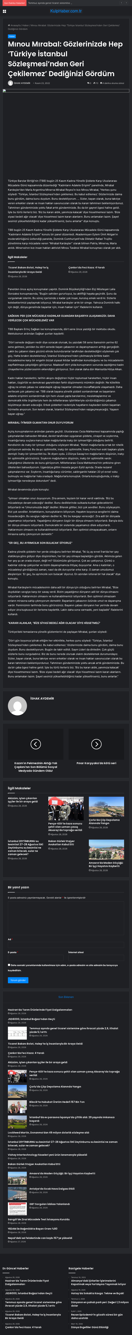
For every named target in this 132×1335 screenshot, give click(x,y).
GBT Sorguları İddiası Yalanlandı (49, 1204)
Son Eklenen (66, 997)
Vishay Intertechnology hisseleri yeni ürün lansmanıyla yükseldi (47, 1155)
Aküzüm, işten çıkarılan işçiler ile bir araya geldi (23, 800)
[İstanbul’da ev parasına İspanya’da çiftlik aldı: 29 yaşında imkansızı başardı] (17, 1122)
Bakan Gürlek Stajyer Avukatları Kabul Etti (61, 842)
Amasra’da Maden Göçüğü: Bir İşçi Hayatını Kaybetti (106, 864)
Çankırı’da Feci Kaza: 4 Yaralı (86, 267)
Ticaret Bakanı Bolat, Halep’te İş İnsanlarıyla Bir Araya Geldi (45, 1043)
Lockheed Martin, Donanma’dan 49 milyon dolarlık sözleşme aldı (48, 1132)
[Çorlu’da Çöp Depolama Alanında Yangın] (106, 807)
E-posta (13, 952)
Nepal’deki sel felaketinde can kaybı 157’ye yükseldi (40, 1238)
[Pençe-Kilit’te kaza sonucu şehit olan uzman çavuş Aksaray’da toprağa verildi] (66, 808)
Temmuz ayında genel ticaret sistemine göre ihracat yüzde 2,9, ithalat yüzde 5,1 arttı (73, 3)
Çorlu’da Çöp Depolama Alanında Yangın (104, 821)
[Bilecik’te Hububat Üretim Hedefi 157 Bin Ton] (17, 1106)
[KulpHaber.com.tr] (66, 11)
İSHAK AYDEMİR (22, 83)
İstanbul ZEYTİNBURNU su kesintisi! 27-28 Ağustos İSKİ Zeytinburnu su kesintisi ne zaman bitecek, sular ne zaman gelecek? (25, 847)
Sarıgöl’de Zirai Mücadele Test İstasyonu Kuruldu (39, 1219)
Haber (25, 25)
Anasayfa (15, 25)
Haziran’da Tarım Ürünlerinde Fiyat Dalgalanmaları (40, 1009)
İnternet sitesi (76, 952)
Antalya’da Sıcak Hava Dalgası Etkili (52, 1188)
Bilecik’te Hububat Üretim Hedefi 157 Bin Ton (57, 1102)
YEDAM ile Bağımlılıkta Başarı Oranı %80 (32, 1228)
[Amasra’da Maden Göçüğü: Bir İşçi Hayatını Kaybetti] (106, 850)
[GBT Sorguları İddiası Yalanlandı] (17, 1208)
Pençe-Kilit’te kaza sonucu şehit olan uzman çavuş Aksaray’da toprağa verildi (65, 827)
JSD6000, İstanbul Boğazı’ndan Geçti (31, 1019)
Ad (10, 939)
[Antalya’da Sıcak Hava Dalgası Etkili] (17, 1193)
